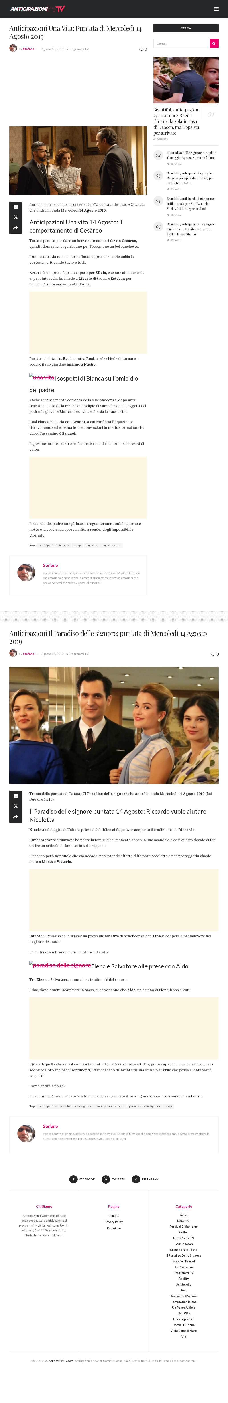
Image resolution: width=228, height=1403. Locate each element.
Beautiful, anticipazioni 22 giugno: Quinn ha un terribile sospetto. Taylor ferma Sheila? (190, 229)
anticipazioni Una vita (54, 545)
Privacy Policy (114, 1222)
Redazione (114, 1228)
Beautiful (183, 1221)
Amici (184, 1215)
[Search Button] (214, 43)
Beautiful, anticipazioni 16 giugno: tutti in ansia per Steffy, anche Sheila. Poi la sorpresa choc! (190, 203)
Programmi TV (79, 49)
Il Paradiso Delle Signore (183, 1255)
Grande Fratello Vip (183, 1249)
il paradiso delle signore (143, 1106)
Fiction (184, 1232)
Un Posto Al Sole (183, 1307)
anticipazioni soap (109, 1106)
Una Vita (184, 1313)
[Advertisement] (78, 88)
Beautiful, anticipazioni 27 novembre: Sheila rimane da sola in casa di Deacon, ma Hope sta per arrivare (176, 121)
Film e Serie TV (183, 1238)
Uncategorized (183, 1319)
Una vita (91, 545)
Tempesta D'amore (183, 1296)
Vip (183, 1336)
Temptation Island (184, 1302)
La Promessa (184, 1267)
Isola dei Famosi (183, 1261)
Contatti (113, 1215)
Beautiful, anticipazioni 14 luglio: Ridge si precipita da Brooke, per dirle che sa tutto (190, 178)
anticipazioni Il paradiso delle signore (65, 1106)
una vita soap (111, 545)
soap (77, 545)
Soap (183, 1290)
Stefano (28, 49)
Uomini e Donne (184, 1325)
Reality (184, 1278)
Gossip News (184, 1244)
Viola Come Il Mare (184, 1330)
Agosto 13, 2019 (52, 49)
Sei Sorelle (183, 1284)
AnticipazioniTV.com (61, 1361)
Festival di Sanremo (184, 1226)
